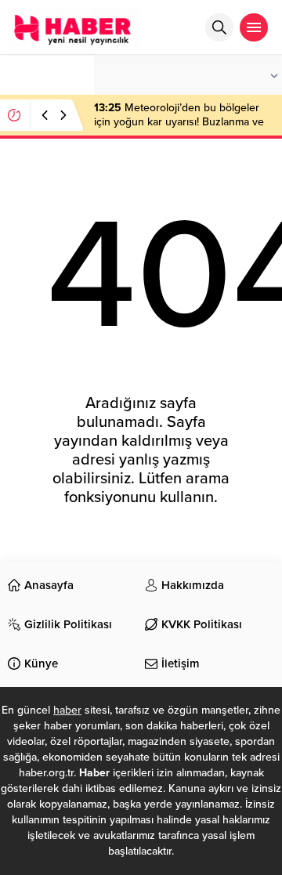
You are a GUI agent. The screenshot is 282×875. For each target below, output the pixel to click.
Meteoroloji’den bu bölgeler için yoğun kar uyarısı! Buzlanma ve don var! (179, 122)
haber (67, 710)
